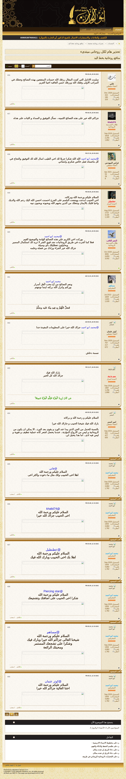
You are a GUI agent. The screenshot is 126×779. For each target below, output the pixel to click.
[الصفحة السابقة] (17, 66)
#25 (9, 464)
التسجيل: (115, 93)
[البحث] (33, 66)
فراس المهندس (112, 163)
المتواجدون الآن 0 (112, 728)
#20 (9, 232)
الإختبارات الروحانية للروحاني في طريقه (97, 756)
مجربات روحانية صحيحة (95, 43)
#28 (9, 586)
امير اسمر (111, 422)
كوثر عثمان (112, 331)
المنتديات (118, 29)
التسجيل (108, 29)
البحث (84, 29)
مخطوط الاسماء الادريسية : (102, 743)
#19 (9, 193)
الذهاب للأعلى (9, 765)
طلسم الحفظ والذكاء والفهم (102, 746)
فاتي (112, 84)
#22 (9, 323)
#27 (9, 545)
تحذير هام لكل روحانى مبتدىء (100, 51)
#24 (9, 413)
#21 (9, 277)
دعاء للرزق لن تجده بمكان (103, 750)
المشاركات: (114, 95)
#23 (9, 368)
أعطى (116, 99)
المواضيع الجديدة (114, 33)
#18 (9, 154)
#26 (9, 504)
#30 (9, 677)
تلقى (117, 97)
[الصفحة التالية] (15, 66)
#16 (9, 75)
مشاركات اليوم (99, 33)
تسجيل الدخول (95, 29)
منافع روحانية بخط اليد (75, 43)
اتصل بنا (18, 765)
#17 (9, 114)
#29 (9, 627)
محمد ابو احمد (53, 281)
